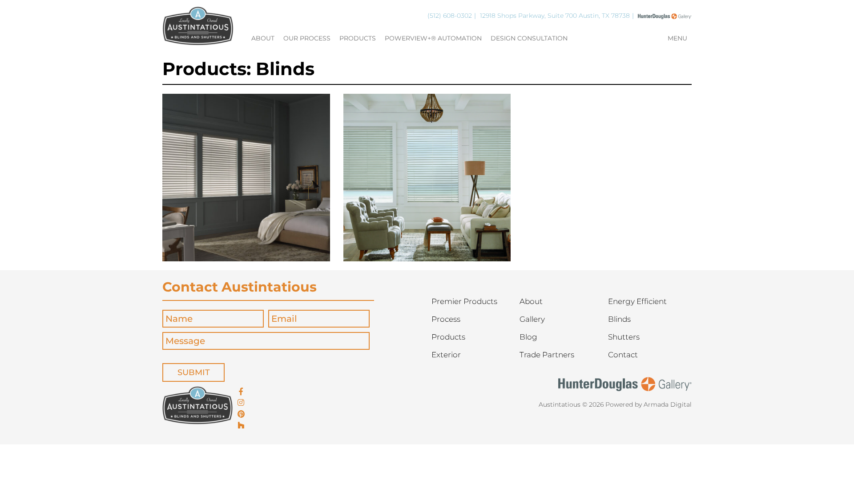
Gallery (532, 319)
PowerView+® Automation (433, 38)
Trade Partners (547, 354)
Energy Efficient (637, 301)
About (262, 38)
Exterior (446, 354)
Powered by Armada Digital (648, 404)
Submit (193, 372)
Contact (623, 354)
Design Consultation (529, 38)
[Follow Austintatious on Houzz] (241, 426)
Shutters (624, 336)
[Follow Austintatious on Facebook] (241, 392)
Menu (677, 38)
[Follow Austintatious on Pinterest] (241, 414)
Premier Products (464, 301)
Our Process (306, 38)
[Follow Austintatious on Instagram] (241, 403)
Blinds (619, 319)
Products (357, 38)
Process (445, 319)
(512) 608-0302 (449, 16)
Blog (528, 336)
